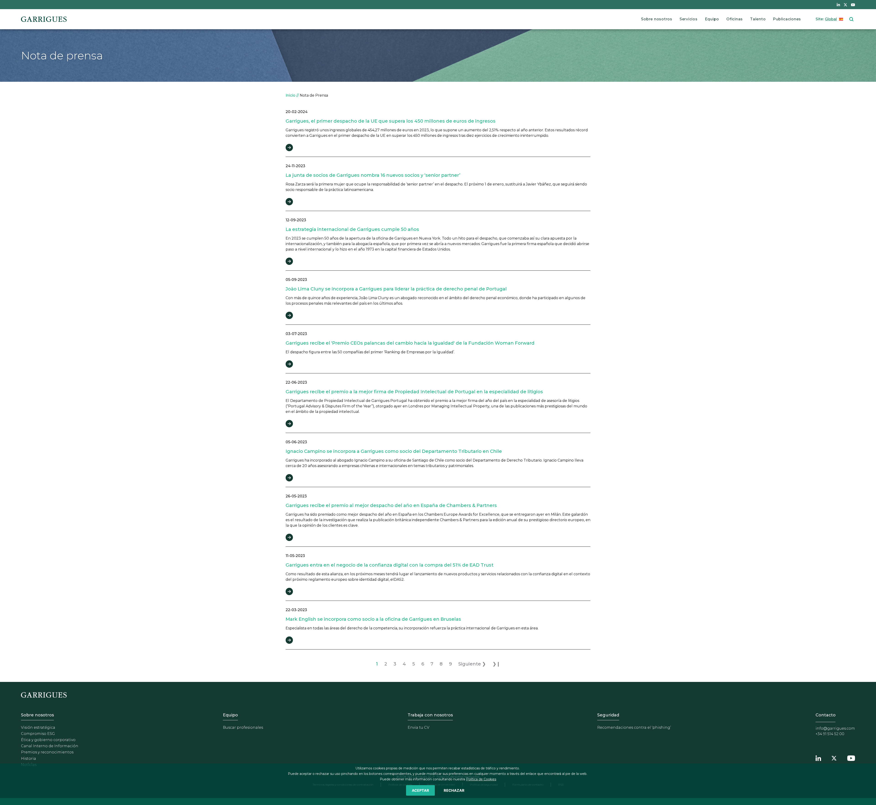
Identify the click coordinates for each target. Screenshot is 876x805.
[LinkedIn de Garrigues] (838, 4)
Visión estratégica (38, 727)
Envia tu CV (418, 727)
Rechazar (454, 790)
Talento (758, 19)
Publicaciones (787, 19)
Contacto (826, 715)
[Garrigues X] (834, 758)
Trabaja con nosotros (430, 715)
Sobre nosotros (656, 19)
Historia (28, 758)
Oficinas (734, 19)
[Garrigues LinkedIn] (818, 758)
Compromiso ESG (38, 733)
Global (831, 19)
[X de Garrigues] (845, 4)
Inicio (290, 95)
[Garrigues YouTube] (851, 758)
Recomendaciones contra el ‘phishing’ (634, 727)
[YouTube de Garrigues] (853, 4)
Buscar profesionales (243, 727)
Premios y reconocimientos (47, 752)
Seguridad (608, 715)
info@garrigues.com (835, 728)
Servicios (689, 19)
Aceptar (420, 790)
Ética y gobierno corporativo (48, 740)
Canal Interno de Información (49, 746)
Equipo (712, 19)
